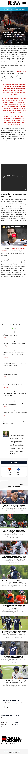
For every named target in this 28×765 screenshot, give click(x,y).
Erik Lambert (10, 42)
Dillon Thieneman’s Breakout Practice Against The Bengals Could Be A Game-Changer (14, 531)
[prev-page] (12, 691)
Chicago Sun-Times (21, 71)
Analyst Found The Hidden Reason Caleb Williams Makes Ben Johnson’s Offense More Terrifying (14, 607)
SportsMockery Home (14, 752)
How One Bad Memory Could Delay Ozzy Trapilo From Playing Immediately (14, 657)
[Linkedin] (12, 453)
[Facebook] (7, 39)
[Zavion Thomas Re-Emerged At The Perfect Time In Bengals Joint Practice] (14, 572)
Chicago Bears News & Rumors (13, 28)
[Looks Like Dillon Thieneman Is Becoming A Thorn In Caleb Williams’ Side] (14, 672)
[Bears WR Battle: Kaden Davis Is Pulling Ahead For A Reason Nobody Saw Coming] (14, 497)
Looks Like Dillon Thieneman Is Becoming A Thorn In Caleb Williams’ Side (14, 681)
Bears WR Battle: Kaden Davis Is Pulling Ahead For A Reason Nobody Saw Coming (14, 506)
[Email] (17, 39)
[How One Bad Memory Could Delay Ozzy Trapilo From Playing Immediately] (14, 648)
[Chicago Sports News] (14, 3)
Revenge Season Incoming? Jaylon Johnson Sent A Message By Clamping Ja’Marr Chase (14, 556)
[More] (20, 39)
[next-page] (15, 691)
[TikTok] (4, 707)
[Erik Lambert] (5, 42)
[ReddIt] (14, 39)
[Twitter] (10, 39)
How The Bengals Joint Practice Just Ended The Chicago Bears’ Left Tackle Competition (14, 632)
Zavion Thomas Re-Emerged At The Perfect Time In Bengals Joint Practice (14, 581)
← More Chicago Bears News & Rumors (13, 751)
